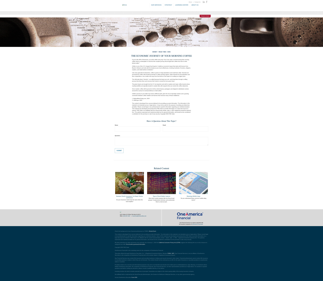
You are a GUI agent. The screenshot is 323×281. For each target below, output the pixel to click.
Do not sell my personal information (135, 244)
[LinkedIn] (204, 2)
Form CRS (134, 277)
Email (164, 125)
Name (116, 125)
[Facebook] (206, 2)
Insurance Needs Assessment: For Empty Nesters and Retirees (129, 197)
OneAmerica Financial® (197, 224)
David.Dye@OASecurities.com (139, 216)
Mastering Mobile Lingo (193, 196)
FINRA (169, 253)
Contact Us (197, 2)
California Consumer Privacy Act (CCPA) (169, 242)
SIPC (173, 253)
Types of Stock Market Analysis (161, 196)
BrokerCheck (152, 231)
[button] (156, 5)
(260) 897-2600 (126, 216)
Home (190, 2)
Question (117, 135)
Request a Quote (205, 16)
